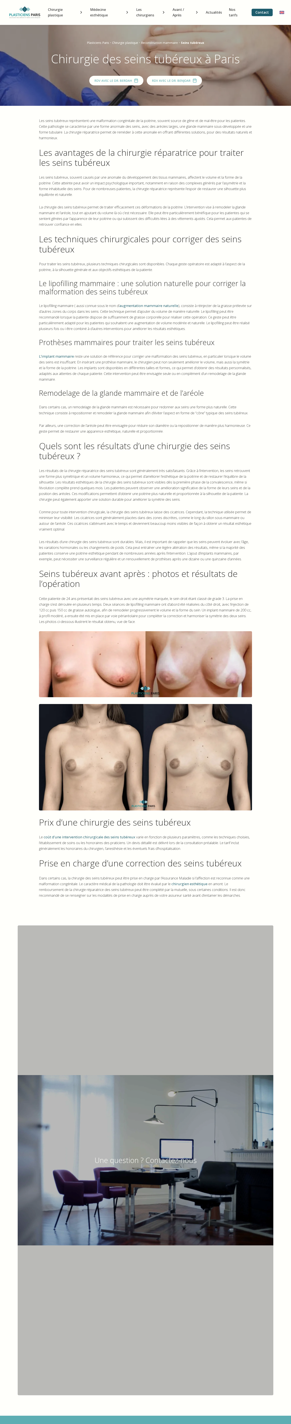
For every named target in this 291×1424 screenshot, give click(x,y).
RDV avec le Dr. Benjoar (171, 81)
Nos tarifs (233, 12)
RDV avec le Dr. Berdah (113, 81)
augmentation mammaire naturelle (148, 305)
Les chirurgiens (145, 12)
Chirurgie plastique (55, 12)
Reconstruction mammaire (159, 43)
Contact (262, 12)
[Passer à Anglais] (281, 12)
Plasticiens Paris (98, 43)
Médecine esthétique (99, 12)
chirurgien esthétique (189, 883)
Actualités (214, 12)
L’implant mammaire (56, 356)
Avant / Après (178, 12)
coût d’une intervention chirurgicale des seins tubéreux (89, 837)
